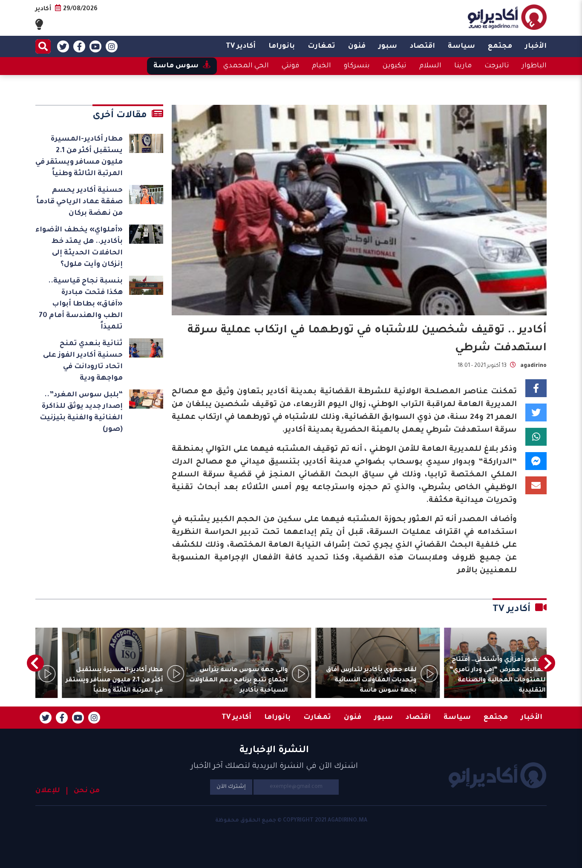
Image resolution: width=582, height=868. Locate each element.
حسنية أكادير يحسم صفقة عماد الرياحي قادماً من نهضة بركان (79, 202)
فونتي (290, 66)
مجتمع (500, 46)
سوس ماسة (176, 66)
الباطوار (534, 66)
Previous (546, 663)
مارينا (463, 66)
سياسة (461, 46)
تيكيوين (394, 66)
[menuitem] (536, 46)
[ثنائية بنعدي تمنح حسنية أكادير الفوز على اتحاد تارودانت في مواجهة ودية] (146, 348)
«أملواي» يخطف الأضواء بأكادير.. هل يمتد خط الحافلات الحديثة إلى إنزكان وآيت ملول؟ (79, 247)
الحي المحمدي (246, 66)
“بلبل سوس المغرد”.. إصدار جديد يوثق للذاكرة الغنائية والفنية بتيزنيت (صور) (81, 412)
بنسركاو (357, 66)
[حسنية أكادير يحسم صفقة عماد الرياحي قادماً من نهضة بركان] (146, 194)
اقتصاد (422, 46)
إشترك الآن (231, 787)
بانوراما (281, 46)
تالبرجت (496, 66)
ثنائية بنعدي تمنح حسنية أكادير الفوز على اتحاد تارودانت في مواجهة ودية (83, 361)
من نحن (87, 791)
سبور (387, 46)
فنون (357, 46)
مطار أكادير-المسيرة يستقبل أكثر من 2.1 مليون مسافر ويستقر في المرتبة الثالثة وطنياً (79, 157)
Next (35, 663)
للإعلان (47, 791)
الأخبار (536, 46)
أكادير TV (241, 46)
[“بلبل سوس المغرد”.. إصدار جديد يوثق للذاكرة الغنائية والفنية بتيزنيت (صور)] (146, 399)
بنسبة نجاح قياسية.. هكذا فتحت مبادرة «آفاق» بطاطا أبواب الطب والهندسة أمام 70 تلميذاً (81, 304)
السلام (430, 66)
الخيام (321, 66)
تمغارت (321, 46)
